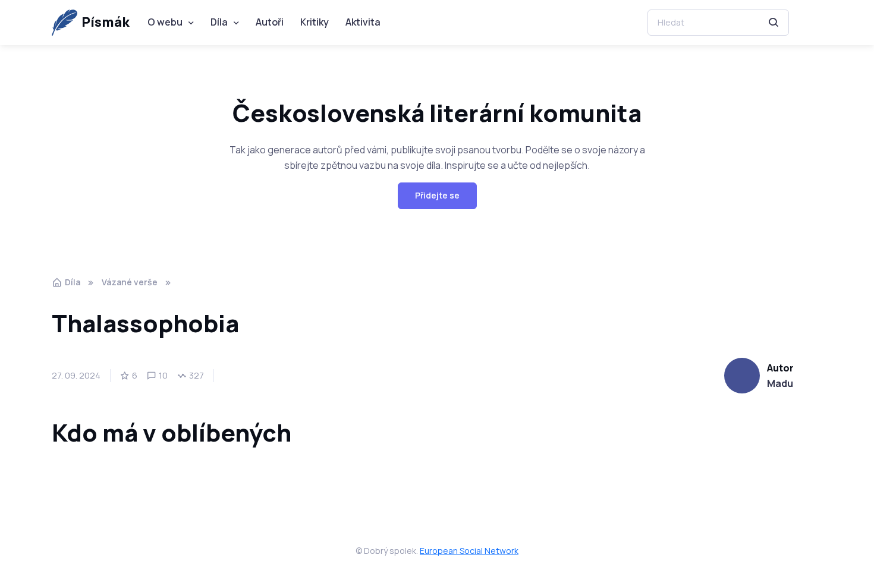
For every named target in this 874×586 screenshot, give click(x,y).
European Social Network (469, 550)
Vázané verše (130, 282)
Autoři (270, 22)
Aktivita (363, 22)
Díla (219, 22)
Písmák (105, 22)
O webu (165, 22)
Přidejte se (437, 195)
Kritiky (314, 22)
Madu (780, 383)
